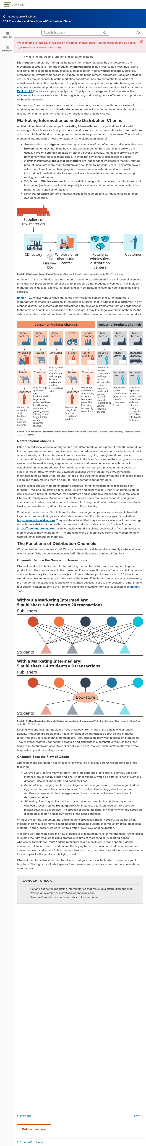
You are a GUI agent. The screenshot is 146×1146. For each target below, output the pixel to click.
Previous (25, 1115)
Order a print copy (34, 1129)
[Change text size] (138, 32)
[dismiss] (141, 42)
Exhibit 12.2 (25, 91)
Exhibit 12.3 (25, 297)
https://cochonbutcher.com (36, 528)
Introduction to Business (22, 16)
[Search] (105, 32)
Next (137, 1115)
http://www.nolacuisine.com (36, 520)
